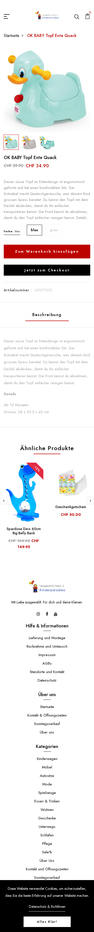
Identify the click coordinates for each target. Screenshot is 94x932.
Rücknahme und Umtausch (47, 646)
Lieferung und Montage (47, 638)
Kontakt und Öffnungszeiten (47, 869)
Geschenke (47, 818)
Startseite (11, 35)
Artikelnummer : (18, 290)
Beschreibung (47, 315)
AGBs (47, 663)
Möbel (47, 767)
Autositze (47, 775)
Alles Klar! (47, 922)
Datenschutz (47, 680)
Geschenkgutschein (70, 506)
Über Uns (47, 860)
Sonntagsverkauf (47, 724)
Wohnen (47, 809)
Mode (47, 784)
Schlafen (47, 835)
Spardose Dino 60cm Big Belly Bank (24, 531)
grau (54, 229)
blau (34, 229)
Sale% (47, 852)
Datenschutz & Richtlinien (47, 906)
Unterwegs (47, 826)
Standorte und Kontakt (47, 672)
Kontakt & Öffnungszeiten (47, 715)
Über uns (47, 732)
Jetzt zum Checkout (47, 270)
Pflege (47, 843)
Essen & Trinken (47, 801)
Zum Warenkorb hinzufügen (47, 251)
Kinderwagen (47, 758)
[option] (47, 89)
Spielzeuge (47, 792)
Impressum (47, 655)
